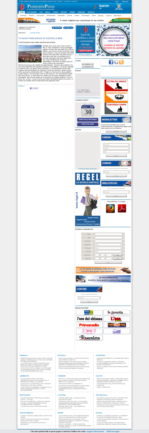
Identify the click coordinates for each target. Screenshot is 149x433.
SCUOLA (99, 413)
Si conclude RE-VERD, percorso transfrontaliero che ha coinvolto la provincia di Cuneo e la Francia (34, 380)
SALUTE (99, 376)
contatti (74, 1)
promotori (52, 1)
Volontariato (51, 15)
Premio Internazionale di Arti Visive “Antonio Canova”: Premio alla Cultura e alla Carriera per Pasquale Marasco (36, 360)
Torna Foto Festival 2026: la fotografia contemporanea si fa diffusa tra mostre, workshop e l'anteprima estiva (73, 403)
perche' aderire (41, 1)
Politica (31, 15)
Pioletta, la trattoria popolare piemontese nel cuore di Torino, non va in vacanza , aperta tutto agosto (74, 380)
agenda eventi (81, 100)
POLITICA (62, 355)
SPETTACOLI (25, 395)
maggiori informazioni (95, 431)
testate (59, 1)
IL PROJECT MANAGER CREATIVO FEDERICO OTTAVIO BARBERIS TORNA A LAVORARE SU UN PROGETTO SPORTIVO (111, 363)
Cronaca (23, 15)
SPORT (60, 413)
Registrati (125, 1)
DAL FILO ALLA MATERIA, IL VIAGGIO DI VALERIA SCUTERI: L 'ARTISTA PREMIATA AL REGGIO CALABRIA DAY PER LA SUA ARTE (35, 403)
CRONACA (24, 355)
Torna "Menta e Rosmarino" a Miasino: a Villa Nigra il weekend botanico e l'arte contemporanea (35, 388)
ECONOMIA (100, 355)
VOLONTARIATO (26, 413)
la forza (67, 1)
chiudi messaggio (113, 431)
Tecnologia (85, 15)
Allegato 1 (21, 86)
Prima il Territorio (103, 387)
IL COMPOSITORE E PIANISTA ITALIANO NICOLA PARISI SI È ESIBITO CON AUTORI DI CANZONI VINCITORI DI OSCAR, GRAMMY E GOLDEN (35, 364)
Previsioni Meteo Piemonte (88, 169)
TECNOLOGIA (101, 395)
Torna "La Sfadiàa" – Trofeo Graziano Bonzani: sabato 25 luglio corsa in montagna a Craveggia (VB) (75, 425)
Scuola (69, 15)
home (21, 1)
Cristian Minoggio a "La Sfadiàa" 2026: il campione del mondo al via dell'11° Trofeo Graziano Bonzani (74, 420)
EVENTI (78, 71)
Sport (94, 15)
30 (88, 112)
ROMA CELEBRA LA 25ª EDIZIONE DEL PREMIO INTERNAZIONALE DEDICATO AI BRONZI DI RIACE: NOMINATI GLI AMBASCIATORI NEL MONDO (74, 363)
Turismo (101, 16)
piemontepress (29, 1)
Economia (40, 15)
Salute (76, 15)
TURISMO (62, 376)
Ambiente (61, 15)
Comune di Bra (35, 33)
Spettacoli (117, 16)
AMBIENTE (24, 376)
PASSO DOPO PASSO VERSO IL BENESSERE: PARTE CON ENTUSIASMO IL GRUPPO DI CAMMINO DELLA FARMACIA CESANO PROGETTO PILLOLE (112, 380)
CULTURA (62, 395)
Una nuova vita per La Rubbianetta (70, 383)
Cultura (109, 16)
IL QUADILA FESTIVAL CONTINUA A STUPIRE (33, 406)
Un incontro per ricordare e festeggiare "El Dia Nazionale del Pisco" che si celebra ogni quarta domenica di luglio (35, 369)
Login (117, 1)
